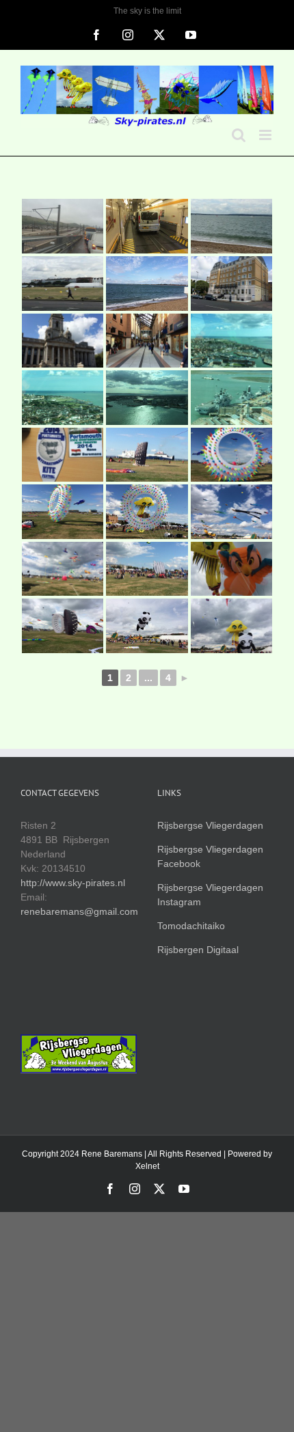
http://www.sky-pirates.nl (73, 882)
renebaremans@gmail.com (79, 911)
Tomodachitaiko (191, 925)
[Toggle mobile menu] (266, 135)
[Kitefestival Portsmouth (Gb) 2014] (62, 226)
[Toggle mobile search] (238, 135)
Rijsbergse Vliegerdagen (210, 825)
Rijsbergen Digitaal (198, 949)
